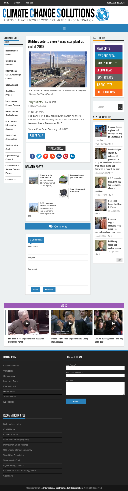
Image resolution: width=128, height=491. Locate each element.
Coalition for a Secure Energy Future (13, 169)
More (119, 259)
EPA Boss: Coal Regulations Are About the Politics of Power (26, 340)
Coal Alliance (12, 85)
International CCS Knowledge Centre (13, 75)
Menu (64, 28)
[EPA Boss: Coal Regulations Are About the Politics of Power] (28, 334)
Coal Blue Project (11, 434)
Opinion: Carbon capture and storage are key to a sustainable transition (108, 133)
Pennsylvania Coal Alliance (15, 445)
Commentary (9, 376)
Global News (104, 70)
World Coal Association (13, 455)
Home (6, 2)
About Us (17, 2)
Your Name (71, 365)
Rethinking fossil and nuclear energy (114, 244)
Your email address (74, 373)
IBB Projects (104, 84)
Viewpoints (103, 48)
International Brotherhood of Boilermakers (63, 488)
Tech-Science (104, 77)
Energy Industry (35, 102)
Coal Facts (11, 179)
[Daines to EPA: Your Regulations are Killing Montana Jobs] (71, 334)
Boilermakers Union (12, 424)
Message (70, 380)
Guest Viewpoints (11, 366)
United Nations (105, 92)
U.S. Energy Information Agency (11, 125)
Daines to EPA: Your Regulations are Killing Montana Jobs (69, 340)
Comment (33, 269)
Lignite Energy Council (13, 465)
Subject (31, 257)
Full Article (36, 136)
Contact (29, 2)
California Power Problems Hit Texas (115, 204)
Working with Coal (11, 460)
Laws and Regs (105, 55)
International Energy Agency (16, 440)
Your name (33, 246)
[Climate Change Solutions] (64, 14)
